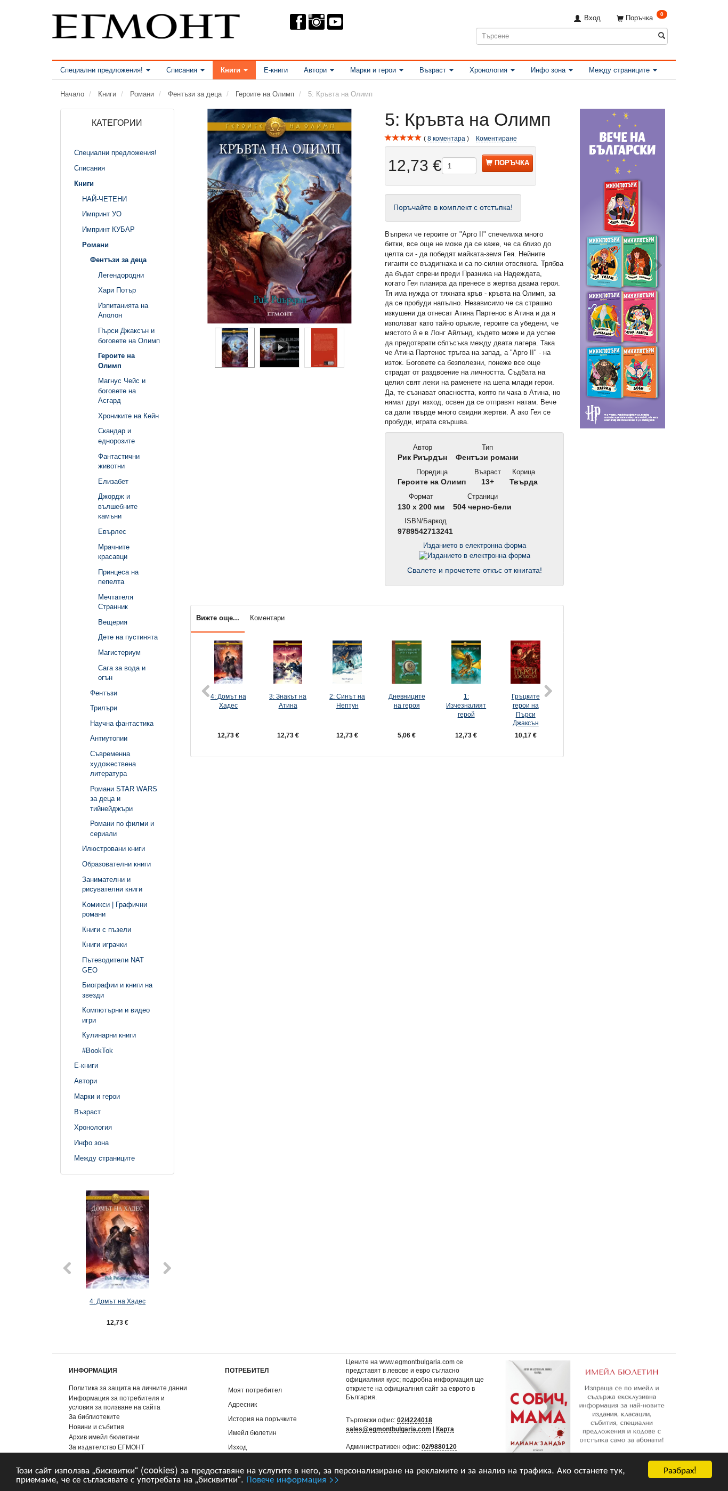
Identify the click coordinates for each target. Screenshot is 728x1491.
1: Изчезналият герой (466, 705)
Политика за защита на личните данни (128, 1387)
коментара (446, 138)
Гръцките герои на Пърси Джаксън (526, 709)
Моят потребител (255, 1390)
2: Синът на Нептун (347, 701)
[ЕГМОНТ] (146, 24)
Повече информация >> (292, 1478)
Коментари (267, 618)
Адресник (242, 1404)
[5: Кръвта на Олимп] (279, 216)
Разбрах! (680, 1469)
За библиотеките (94, 1416)
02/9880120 (439, 1446)
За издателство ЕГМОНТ (106, 1447)
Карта (445, 1428)
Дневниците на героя (407, 701)
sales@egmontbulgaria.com (388, 1428)
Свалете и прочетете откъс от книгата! (474, 570)
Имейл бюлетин (252, 1432)
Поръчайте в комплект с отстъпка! (453, 208)
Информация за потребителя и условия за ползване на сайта (117, 1403)
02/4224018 (414, 1419)
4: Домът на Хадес (117, 1301)
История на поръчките (262, 1418)
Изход (237, 1447)
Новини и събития (96, 1426)
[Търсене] (661, 36)
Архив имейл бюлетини (104, 1436)
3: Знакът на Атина (287, 701)
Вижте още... (217, 618)
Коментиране (496, 138)
